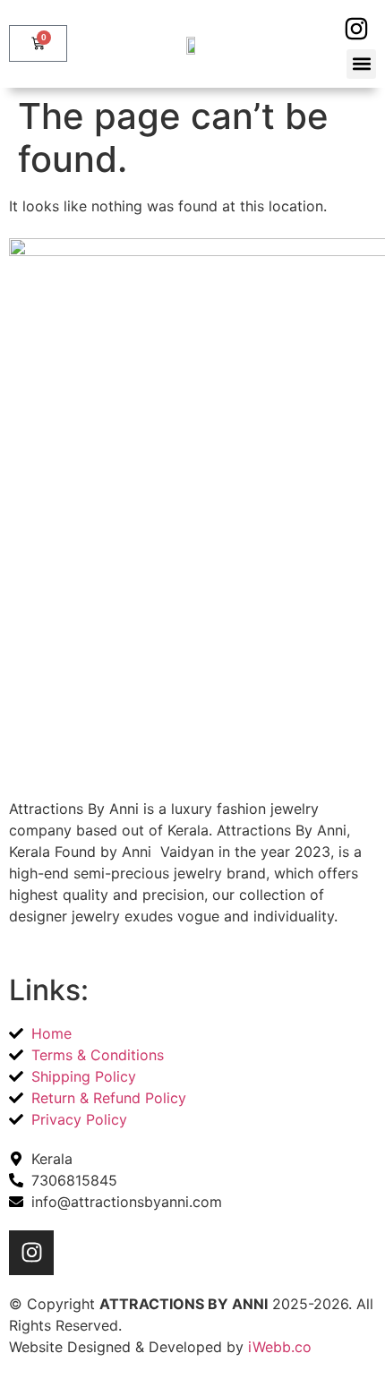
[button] (361, 64)
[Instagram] (356, 29)
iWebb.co (280, 1347)
